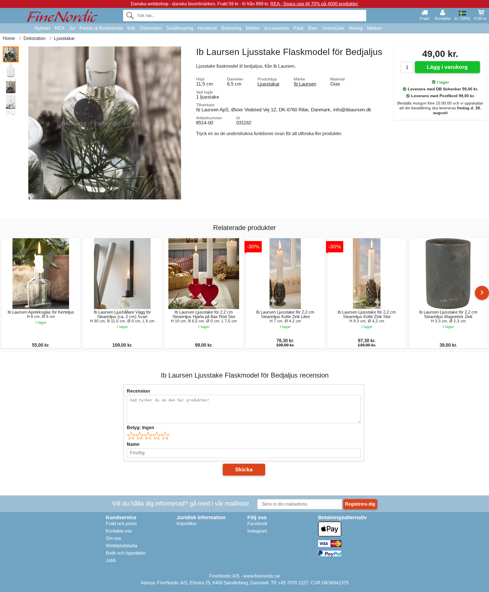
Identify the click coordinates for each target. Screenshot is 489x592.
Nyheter (42, 28)
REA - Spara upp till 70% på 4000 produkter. (314, 3)
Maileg (356, 28)
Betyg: (140, 427)
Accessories (276, 28)
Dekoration (151, 28)
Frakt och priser (121, 523)
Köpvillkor (187, 523)
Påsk (298, 28)
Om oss (113, 538)
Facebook (257, 523)
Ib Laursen (305, 84)
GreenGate (333, 28)
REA (60, 28)
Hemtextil (207, 28)
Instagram (257, 531)
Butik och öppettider (126, 553)
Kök (131, 28)
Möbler (253, 28)
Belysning (231, 28)
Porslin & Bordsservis (101, 28)
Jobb (111, 560)
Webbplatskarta (121, 545)
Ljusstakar (269, 84)
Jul (72, 28)
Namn (133, 444)
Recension (138, 391)
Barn (313, 28)
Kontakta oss (119, 531)
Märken (374, 28)
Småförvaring (179, 28)
